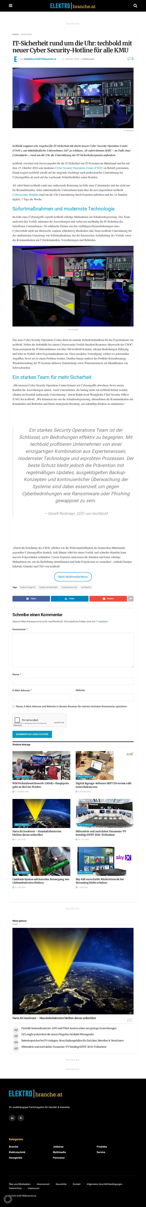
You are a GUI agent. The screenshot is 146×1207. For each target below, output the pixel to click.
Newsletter (61, 1184)
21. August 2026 (21, 791)
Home (15, 34)
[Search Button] (135, 6)
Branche (13, 1147)
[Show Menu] (10, 6)
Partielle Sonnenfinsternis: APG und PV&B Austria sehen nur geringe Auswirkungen (68, 1028)
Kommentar (20, 629)
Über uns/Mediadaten (20, 1184)
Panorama (59, 1158)
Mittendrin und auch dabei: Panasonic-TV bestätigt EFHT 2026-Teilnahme (101, 833)
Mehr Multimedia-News (73, 577)
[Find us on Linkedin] (12, 1118)
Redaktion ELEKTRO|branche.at (40, 59)
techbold (86, 587)
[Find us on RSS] (20, 1118)
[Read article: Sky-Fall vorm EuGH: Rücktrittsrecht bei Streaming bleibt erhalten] (105, 861)
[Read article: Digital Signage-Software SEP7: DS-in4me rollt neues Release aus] (105, 765)
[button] (8, 1199)
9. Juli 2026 (82, 887)
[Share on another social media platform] (131, 599)
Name (17, 674)
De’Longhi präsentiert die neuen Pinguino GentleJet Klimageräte (57, 1034)
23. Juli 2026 (83, 839)
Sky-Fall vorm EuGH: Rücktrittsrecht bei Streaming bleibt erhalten (100, 881)
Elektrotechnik (17, 1152)
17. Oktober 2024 (70, 59)
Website (80, 690)
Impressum (33, 1188)
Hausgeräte (15, 1158)
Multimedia (26, 34)
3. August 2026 (84, 791)
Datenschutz (15, 1188)
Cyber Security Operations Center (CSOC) (79, 168)
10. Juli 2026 (20, 887)
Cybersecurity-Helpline (25, 194)
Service (101, 1152)
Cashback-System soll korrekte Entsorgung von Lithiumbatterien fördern (40, 881)
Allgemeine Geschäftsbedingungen (104, 1184)
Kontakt (77, 1184)
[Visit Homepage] (72, 5)
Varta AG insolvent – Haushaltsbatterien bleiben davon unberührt (36, 833)
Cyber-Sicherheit (48, 587)
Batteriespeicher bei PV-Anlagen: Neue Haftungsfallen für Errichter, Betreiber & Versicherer (72, 1040)
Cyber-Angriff (27, 587)
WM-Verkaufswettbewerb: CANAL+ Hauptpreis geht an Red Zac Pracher (40, 785)
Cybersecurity (69, 587)
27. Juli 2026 (20, 839)
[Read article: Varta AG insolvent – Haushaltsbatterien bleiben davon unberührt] (41, 813)
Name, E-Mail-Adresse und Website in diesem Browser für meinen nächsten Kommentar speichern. (71, 706)
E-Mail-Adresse (22, 690)
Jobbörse (58, 1147)
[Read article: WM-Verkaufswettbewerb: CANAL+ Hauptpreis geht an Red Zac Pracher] (41, 765)
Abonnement (43, 1184)
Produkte (102, 1147)
